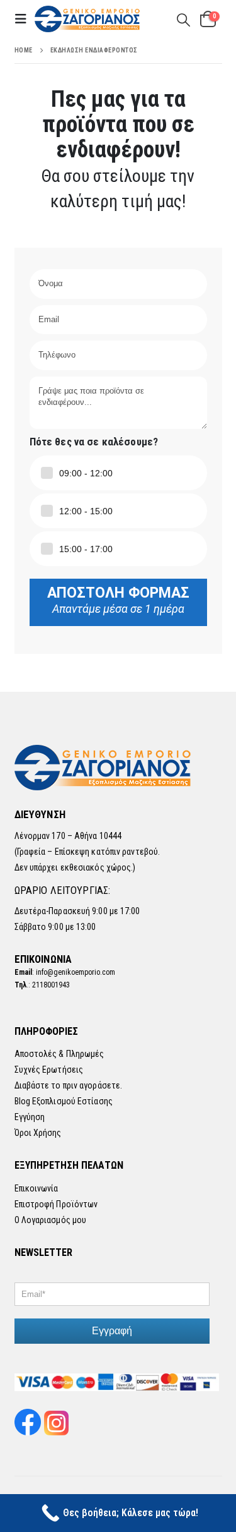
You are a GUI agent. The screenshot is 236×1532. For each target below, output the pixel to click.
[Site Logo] (88, 19)
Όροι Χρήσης (38, 1133)
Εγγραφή (112, 1330)
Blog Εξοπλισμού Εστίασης (63, 1101)
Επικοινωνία (36, 1188)
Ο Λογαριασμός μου (50, 1220)
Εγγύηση (29, 1117)
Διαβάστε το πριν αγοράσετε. (68, 1085)
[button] (24, 19)
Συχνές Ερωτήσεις (49, 1070)
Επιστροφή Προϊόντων (56, 1204)
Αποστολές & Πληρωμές (59, 1054)
